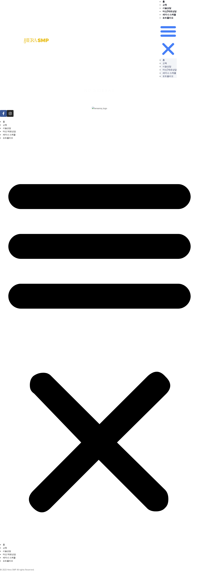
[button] (168, 40)
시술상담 (167, 8)
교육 (165, 4)
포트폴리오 (168, 17)
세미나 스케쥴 (169, 14)
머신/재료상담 (170, 11)
